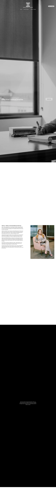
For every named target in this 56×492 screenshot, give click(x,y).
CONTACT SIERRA (33, 9)
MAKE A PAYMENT (51, 6)
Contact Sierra (49, 99)
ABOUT (21, 9)
